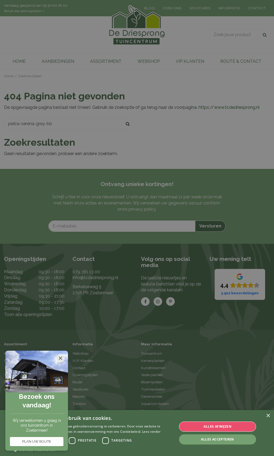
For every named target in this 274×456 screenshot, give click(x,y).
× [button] (268, 416)
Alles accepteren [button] (217, 439)
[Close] (60, 358)
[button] (92, 449)
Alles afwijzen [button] (217, 426)
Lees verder (151, 431)
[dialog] (137, 433)
